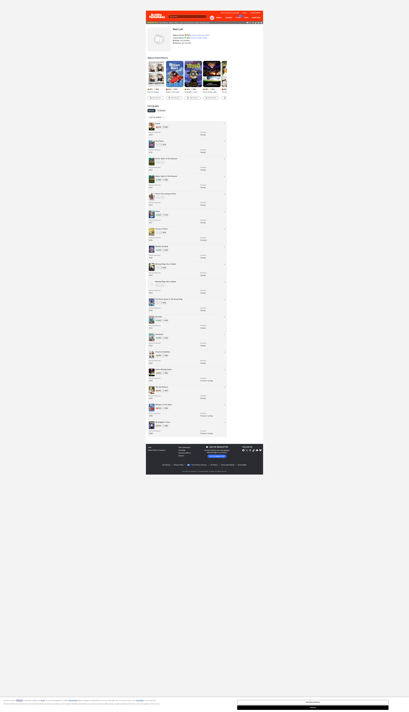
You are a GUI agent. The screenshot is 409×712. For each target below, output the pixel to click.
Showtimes (256, 18)
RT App (238, 18)
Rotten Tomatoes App (202, 22)
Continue (313, 707)
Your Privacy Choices (199, 465)
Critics (244, 13)
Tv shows (228, 18)
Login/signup (255, 13)
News (246, 18)
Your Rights (140, 700)
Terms (43, 700)
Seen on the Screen (187, 22)
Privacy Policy (73, 700)
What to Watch (174, 22)
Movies (219, 18)
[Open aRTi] (212, 17)
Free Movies (164, 22)
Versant (19, 700)
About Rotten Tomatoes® (230, 13)
